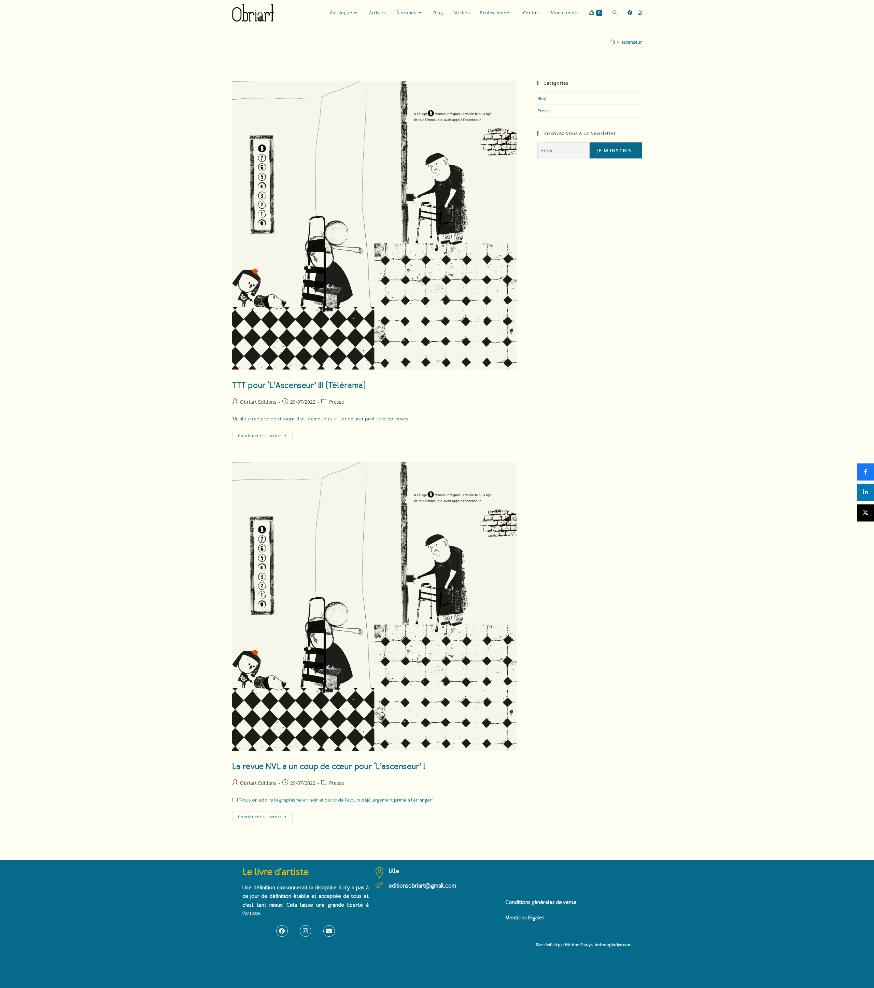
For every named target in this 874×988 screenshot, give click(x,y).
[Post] (865, 512)
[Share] (865, 472)
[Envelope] (329, 931)
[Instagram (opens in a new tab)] (640, 12)
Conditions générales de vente (541, 902)
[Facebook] (282, 931)
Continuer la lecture (265, 434)
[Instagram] (305, 931)
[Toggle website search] (614, 12)
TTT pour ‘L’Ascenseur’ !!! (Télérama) (299, 385)
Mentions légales (525, 918)
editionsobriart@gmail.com (422, 885)
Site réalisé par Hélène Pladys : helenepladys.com (584, 944)
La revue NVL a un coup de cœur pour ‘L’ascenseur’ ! (328, 766)
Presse (336, 402)
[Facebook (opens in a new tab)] (630, 12)
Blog (541, 98)
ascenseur (631, 42)
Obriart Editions (258, 402)
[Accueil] (612, 42)
